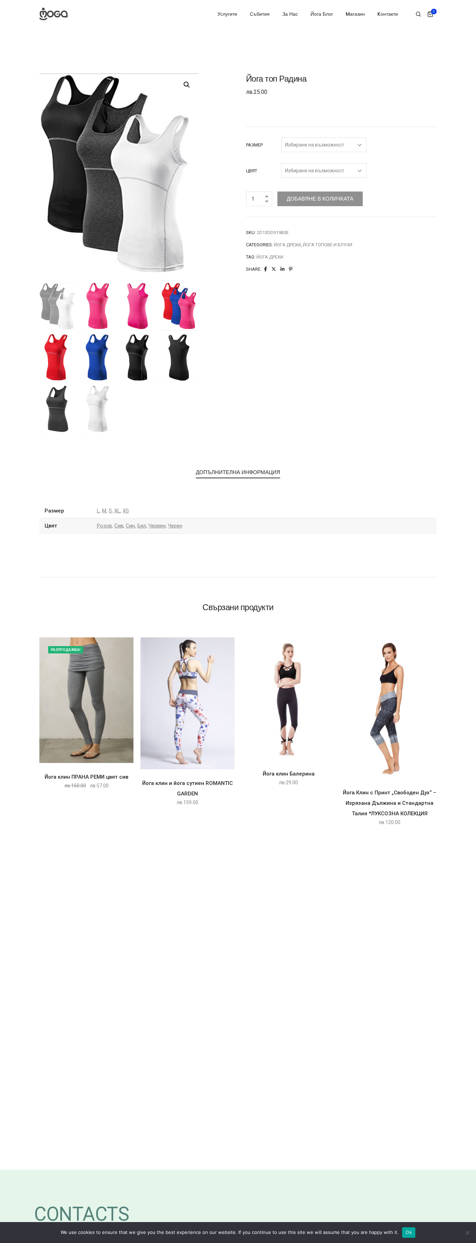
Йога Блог (321, 13)
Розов (104, 526)
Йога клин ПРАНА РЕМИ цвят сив (86, 777)
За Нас (290, 13)
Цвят (251, 170)
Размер (254, 145)
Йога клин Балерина (289, 774)
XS (126, 511)
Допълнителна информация (238, 472)
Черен (175, 526)
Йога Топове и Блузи (327, 244)
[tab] (238, 472)
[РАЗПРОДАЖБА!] (86, 700)
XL (117, 511)
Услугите (227, 13)
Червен (157, 526)
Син (130, 526)
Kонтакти (387, 13)
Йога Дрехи (287, 244)
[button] (187, 84)
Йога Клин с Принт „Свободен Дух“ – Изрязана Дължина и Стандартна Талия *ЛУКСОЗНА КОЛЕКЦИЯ (389, 803)
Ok (409, 1232)
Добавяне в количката (320, 198)
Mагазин (355, 13)
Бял (141, 526)
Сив (118, 526)
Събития (260, 13)
